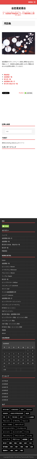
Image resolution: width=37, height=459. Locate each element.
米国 (26, 447)
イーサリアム (16, 421)
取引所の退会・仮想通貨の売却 (11, 314)
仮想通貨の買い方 (9, 81)
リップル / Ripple (7, 276)
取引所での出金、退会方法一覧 (11, 244)
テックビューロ (21, 428)
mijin (27, 413)
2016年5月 (5, 393)
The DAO (14, 417)
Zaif (21, 417)
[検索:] (18, 131)
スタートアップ (19, 424)
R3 (8, 417)
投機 (10, 443)
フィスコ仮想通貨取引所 (9, 292)
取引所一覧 (7, 79)
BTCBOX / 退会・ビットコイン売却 (12, 327)
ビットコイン (6, 432)
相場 (21, 447)
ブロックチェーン (7, 436)
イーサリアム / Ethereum (9, 270)
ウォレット (25, 421)
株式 (11, 447)
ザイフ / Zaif (5, 289)
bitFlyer (6, 409)
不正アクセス (16, 439)
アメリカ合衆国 (29, 417)
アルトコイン (6, 421)
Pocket (21, 93)
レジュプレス (6, 439)
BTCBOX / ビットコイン (9, 308)
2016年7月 (5, 387)
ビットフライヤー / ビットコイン (11, 301)
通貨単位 (5, 450)
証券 (31, 447)
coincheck (14, 409)
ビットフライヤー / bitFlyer (10, 282)
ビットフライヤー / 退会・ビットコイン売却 (14, 317)
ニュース (4, 235)
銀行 (16, 450)
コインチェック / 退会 (8, 320)
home (3, 260)
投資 (15, 443)
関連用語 (6, 75)
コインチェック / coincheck (10, 285)
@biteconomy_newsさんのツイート (13, 143)
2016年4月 (5, 397)
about (4, 333)
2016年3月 (5, 400)
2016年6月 (5, 390)
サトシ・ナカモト (7, 424)
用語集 (4, 330)
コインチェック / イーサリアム (11, 305)
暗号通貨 (5, 447)
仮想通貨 (24, 439)
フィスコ (26, 432)
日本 (30, 443)
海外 (16, 447)
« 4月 (4, 369)
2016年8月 (5, 384)
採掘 (20, 443)
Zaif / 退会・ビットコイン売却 (11, 324)
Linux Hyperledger (16, 413)
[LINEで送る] (28, 93)
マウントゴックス (20, 436)
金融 (11, 450)
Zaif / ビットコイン (7, 311)
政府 (25, 443)
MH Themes (30, 457)
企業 (31, 439)
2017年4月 (5, 381)
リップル (29, 436)
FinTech (29, 409)
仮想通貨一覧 (8, 77)
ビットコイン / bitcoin (8, 267)
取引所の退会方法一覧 (11, 84)
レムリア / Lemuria (7, 295)
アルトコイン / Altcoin (8, 273)
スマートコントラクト (9, 428)
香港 (21, 450)
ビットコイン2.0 (17, 432)
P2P (4, 417)
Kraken (5, 413)
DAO (22, 409)
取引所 (5, 443)
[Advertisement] (18, 108)
